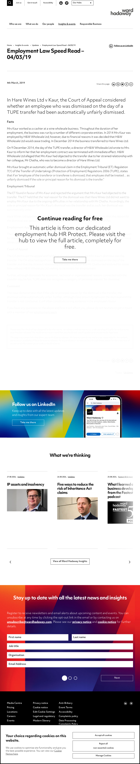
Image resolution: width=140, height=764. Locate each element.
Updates (35, 45)
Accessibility (48, 3)
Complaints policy (68, 716)
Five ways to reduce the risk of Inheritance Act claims (75, 489)
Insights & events (66, 24)
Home (9, 45)
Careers (11, 716)
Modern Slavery (41, 720)
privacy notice (81, 622)
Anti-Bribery (65, 703)
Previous (10, 562)
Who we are (15, 24)
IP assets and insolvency (25, 484)
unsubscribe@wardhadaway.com (29, 622)
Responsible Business (91, 24)
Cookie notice (40, 707)
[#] (10, 3)
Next (129, 562)
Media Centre (14, 703)
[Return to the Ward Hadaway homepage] (122, 12)
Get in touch (32, 3)
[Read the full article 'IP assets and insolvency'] (27, 500)
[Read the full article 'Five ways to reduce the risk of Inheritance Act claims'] (77, 508)
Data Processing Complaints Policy (68, 722)
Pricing (10, 707)
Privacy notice (40, 703)
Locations (12, 712)
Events (10, 720)
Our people (48, 24)
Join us (18, 3)
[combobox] (83, 3)
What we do (32, 24)
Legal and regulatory (44, 716)
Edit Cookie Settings (44, 712)
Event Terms (65, 707)
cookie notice (107, 622)
